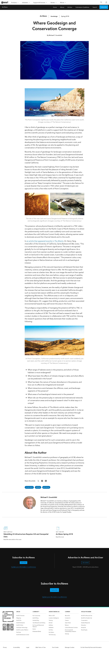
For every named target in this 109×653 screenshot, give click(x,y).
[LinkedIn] (11, 625)
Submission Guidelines (82, 7)
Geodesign (54, 16)
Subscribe (104, 7)
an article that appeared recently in (45, 241)
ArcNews (5, 7)
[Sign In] (106, 2)
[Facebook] (4, 625)
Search (95, 7)
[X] (8, 625)
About (62, 7)
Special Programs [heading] (86, 612)
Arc (43, 16)
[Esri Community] (4, 628)
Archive (70, 7)
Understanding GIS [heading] (54, 612)
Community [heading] (36, 612)
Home (55, 7)
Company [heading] (67, 612)
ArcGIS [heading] (18, 612)
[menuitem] (23, 615)
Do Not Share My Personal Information (91, 647)
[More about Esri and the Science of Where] (8, 617)
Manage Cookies (69, 647)
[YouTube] (11, 628)
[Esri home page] (4, 2)
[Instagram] (8, 628)
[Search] (101, 2)
